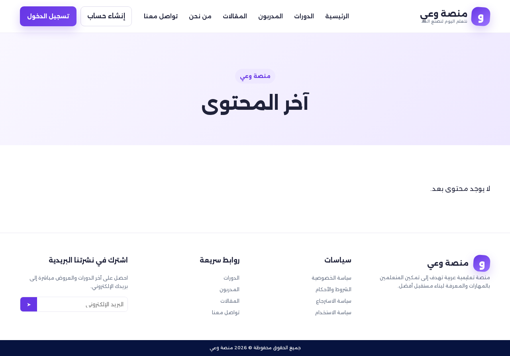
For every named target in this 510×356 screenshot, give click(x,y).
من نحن (200, 16)
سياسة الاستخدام (333, 312)
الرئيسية (337, 16)
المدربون (270, 16)
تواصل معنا (161, 16)
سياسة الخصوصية (331, 278)
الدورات (304, 16)
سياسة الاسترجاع (333, 301)
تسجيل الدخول (48, 16)
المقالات (235, 16)
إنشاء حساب (106, 16)
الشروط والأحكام (333, 289)
